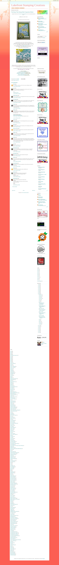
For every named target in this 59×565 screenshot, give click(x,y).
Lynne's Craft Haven (41, 26)
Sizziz (11, 506)
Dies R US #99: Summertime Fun (22, 74)
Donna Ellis (15, 153)
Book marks (12, 388)
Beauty (11, 380)
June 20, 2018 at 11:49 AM (17, 93)
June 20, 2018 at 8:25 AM (16, 86)
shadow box (12, 505)
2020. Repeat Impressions (13, 355)
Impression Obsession (13, 453)
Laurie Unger (15, 163)
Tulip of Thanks (12, 538)
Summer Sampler (12, 520)
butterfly (11, 390)
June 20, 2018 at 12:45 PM (17, 102)
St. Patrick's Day (12, 512)
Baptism (11, 377)
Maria (14, 124)
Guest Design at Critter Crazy (14, 443)
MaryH (14, 137)
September (40, 298)
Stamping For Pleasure (41, 201)
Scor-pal (11, 502)
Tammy (14, 119)
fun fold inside (12, 438)
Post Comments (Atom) (25, 192)
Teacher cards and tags (13, 525)
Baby (11, 376)
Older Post (33, 190)
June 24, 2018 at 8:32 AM (16, 176)
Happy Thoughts (41, 311)
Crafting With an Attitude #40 (21, 72)
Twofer (11, 543)
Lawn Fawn (11, 467)
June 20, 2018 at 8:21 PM (16, 126)
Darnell (14, 157)
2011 (39, 332)
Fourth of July (12, 433)
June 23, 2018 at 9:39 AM (16, 166)
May (39, 319)
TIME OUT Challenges (41, 179)
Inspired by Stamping (13, 458)
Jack (11, 459)
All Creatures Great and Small (42, 205)
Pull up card (12, 496)
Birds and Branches (13, 381)
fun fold (11, 437)
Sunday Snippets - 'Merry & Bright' (42, 200)
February (11, 430)
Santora (11, 501)
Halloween (11, 446)
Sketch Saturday (12, 507)
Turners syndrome (12, 540)
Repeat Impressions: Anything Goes (41, 303)
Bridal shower (12, 389)
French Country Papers (13, 434)
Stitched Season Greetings (14, 518)
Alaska (11, 364)
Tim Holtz (11, 530)
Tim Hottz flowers (12, 536)
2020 (38, 275)
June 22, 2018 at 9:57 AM (16, 155)
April (39, 320)
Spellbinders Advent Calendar (14, 511)
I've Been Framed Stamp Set (14, 452)
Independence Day (12, 454)
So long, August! (40, 197)
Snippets (11, 509)
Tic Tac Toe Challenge (41, 176)
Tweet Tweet (12, 542)
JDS (11, 462)
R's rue (39, 194)
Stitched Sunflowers (13, 519)
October (40, 297)
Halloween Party (12, 447)
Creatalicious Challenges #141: (21, 73)
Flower (11, 432)
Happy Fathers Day (41, 308)
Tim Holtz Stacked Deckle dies (14, 535)
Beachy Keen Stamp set (13, 378)
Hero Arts (11, 449)
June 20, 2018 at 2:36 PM (16, 108)
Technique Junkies (12, 526)
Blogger (44, 558)
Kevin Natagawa (12, 466)
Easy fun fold (12, 421)
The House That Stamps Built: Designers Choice (42, 313)
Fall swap (11, 426)
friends (11, 435)
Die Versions (12, 417)
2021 (38, 269)
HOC (11, 450)
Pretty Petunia (12, 495)
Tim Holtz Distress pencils (13, 534)
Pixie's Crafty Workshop (41, 199)
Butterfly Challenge (12, 391)
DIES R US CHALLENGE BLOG (17, 115)
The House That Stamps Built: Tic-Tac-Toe (42, 310)
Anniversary (12, 371)
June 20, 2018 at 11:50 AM (17, 97)
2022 (38, 270)
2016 (38, 278)
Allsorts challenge (12, 366)
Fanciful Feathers (12, 427)
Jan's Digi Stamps (12, 460)
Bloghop (11, 384)
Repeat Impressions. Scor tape (14, 499)
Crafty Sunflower (40, 23)
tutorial (11, 541)
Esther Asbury (15, 95)
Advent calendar (12, 363)
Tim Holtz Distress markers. (14, 533)
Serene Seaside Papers (13, 504)
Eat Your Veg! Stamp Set (13, 423)
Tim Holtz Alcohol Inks (13, 531)
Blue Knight (11, 387)
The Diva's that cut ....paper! (42, 174)
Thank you (39, 195)
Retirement (11, 500)
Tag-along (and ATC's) (41, 167)
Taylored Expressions (13, 523)
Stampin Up (12, 514)
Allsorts (11, 365)
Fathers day (12, 429)
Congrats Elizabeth (41, 315)
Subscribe (43, 53)
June (11, 464)
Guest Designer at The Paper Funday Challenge (16, 445)
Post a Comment (14, 186)
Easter (11, 419)
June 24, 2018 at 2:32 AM (16, 170)
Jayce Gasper (12, 461)
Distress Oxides (12, 418)
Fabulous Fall (12, 425)
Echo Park (11, 424)
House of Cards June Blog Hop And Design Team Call (42, 317)
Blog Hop (11, 383)
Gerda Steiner (12, 440)
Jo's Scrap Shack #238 (21, 75)
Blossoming (12, 385)
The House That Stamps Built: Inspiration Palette (42, 307)
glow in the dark (12, 442)
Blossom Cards (15, 128)
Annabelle (11, 370)
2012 (39, 331)
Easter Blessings (12, 420)
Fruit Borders (12, 436)
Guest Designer (12, 444)
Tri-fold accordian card (13, 537)
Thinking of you (12, 529)
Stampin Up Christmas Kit (13, 515)
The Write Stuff (12, 528)
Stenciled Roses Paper (13, 517)
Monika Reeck (15, 178)
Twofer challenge (12, 544)
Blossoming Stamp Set (13, 386)
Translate (43, 37)
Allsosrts (11, 368)
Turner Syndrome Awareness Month (15, 539)
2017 (38, 279)
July (39, 300)
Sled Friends (12, 508)
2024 (38, 273)
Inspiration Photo (12, 456)
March (40, 321)
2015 (38, 274)
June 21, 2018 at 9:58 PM (16, 151)
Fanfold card (12, 428)
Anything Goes (12, 372)
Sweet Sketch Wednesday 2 (42, 188)
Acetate (11, 362)
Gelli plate (11, 439)
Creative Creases (40, 181)
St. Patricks (12, 513)
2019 (39, 292)
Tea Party (11, 524)
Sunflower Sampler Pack (13, 521)
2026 (39, 284)
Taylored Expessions (13, 522)
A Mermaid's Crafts (15, 92)
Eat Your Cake (12, 422)
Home (23, 190)
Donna (43, 342)
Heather (14, 132)
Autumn (11, 374)
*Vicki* (14, 104)
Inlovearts (11, 455)
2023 (11, 358)
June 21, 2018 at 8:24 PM (16, 135)
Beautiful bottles (12, 379)
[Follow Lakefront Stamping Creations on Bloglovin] (41, 42)
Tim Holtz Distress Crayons (14, 532)
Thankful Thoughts (12, 527)
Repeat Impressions (25, 45)
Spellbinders (12, 510)
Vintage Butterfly (41, 304)
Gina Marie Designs (13, 441)
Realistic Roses (12, 497)
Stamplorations (12, 516)
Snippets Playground (41, 169)
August (40, 299)
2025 (39, 285)
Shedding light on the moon (41, 30)
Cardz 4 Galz (40, 186)
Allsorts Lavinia (12, 367)
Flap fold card (12, 431)
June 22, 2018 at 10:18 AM (17, 161)
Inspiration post (12, 457)
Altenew (11, 369)
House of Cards (12, 451)
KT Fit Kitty (15, 99)
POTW (11, 494)
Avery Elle (11, 375)
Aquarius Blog (40, 21)
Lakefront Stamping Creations (28, 5)
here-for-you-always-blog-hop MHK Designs (16, 448)
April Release (12, 373)
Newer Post (13, 190)
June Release (12, 465)
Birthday (11, 382)
